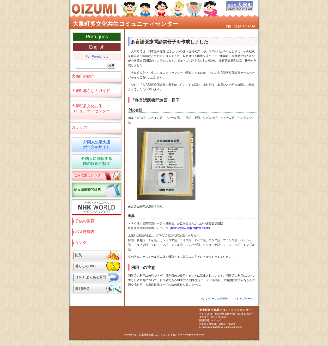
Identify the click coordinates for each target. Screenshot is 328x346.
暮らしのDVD (85, 266)
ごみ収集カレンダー (89, 175)
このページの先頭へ (216, 298)
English (96, 46)
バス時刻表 (84, 232)
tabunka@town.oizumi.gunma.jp (224, 327)
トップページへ (246, 298)
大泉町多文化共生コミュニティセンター (126, 23)
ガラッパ (79, 127)
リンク (81, 243)
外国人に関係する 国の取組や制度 (96, 161)
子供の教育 (84, 221)
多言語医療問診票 (87, 189)
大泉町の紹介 (83, 76)
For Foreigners (96, 56)
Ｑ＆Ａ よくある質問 (90, 277)
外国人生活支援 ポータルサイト (95, 144)
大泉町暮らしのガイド (91, 91)
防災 (78, 255)
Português (97, 36)
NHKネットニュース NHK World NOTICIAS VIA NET (95, 207)
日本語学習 (82, 288)
